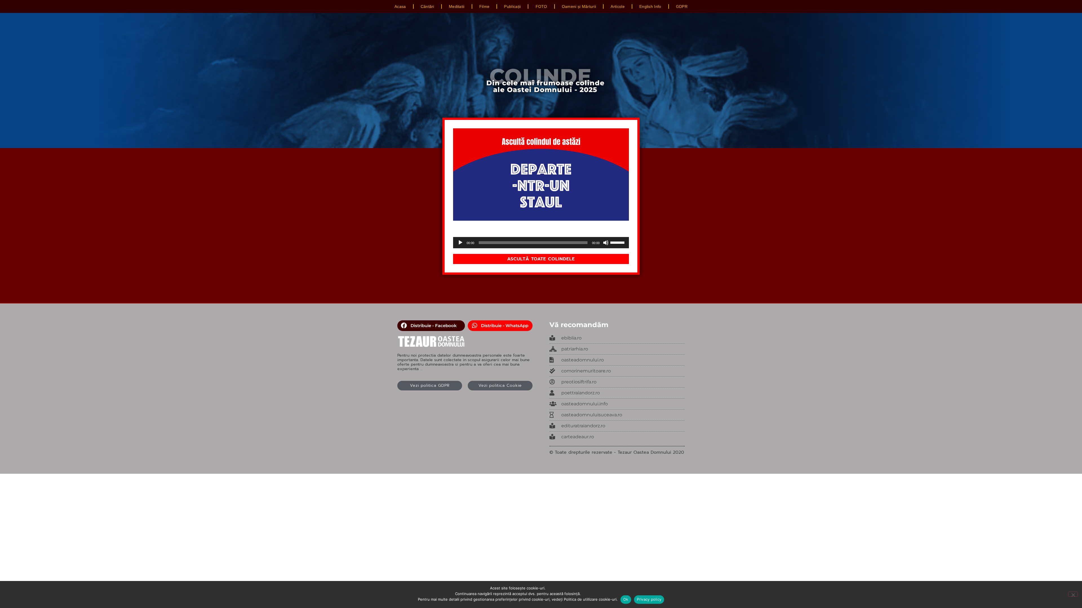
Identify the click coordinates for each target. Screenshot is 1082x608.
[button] (431, 325)
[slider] (618, 242)
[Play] (460, 242)
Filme (484, 6)
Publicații (512, 6)
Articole (617, 6)
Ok (625, 599)
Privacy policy (649, 599)
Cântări (427, 6)
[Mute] (606, 242)
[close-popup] (617, 360)
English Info (650, 6)
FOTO (541, 6)
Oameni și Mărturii (579, 6)
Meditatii (457, 6)
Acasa (400, 6)
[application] (541, 242)
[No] (1073, 594)
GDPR (682, 6)
